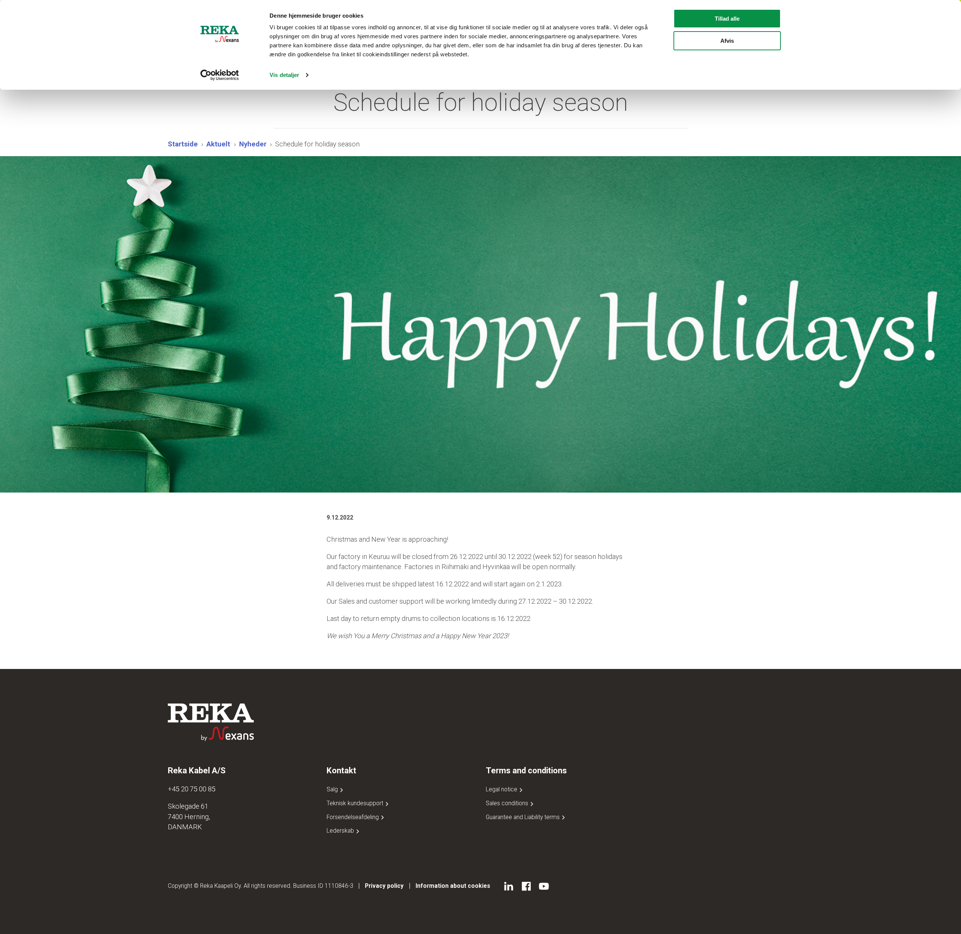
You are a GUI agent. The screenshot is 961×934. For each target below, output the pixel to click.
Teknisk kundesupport (356, 803)
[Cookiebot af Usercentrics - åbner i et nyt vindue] (220, 75)
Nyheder (253, 144)
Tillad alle (727, 18)
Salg (333, 789)
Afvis (727, 41)
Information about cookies (453, 885)
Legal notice (502, 789)
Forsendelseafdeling (353, 817)
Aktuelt (218, 144)
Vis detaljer (284, 75)
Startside (183, 144)
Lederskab (341, 830)
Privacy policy (384, 885)
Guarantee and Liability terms (523, 817)
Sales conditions (508, 803)
